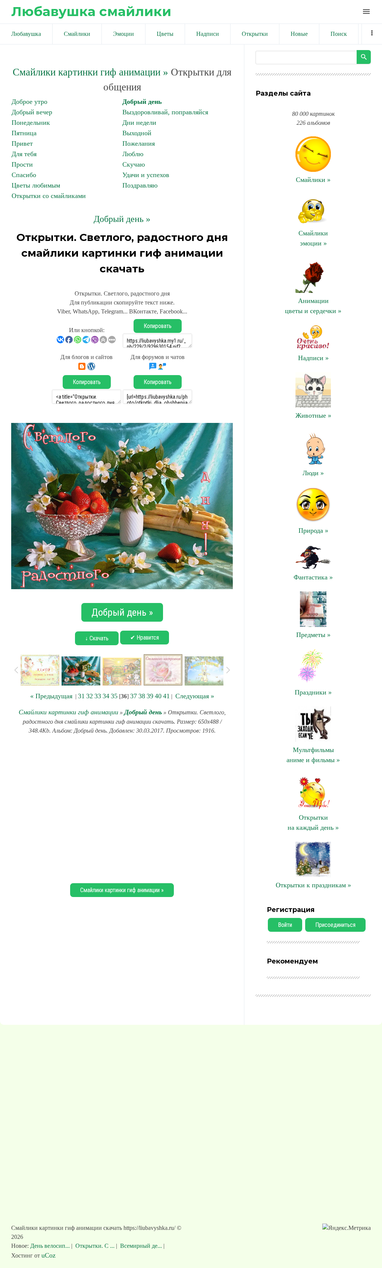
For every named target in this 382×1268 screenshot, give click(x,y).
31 (81, 696)
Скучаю (133, 164)
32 (89, 696)
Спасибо (24, 175)
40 (158, 696)
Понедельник (31, 122)
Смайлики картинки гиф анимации (68, 712)
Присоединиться (335, 924)
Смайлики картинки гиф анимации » (90, 72)
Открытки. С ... (95, 1246)
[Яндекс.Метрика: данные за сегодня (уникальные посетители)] (346, 1228)
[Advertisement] (122, 807)
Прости (22, 164)
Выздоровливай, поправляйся (165, 112)
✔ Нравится (144, 637)
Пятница (24, 133)
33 (97, 696)
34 (106, 696)
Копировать (158, 326)
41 (166, 696)
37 (133, 696)
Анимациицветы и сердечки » (313, 306)
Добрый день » (122, 219)
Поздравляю (139, 185)
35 (114, 696)
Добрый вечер (32, 112)
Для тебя (24, 154)
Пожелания (138, 143)
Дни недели (139, 122)
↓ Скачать (97, 638)
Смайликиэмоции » (313, 238)
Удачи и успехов (145, 175)
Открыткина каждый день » (313, 822)
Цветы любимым (36, 185)
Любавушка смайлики (91, 11)
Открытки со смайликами (49, 196)
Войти (285, 924)
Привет (22, 143)
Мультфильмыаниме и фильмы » (313, 755)
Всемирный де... (141, 1246)
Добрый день (142, 101)
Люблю (132, 154)
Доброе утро (29, 101)
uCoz (48, 1255)
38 (141, 696)
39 (150, 696)
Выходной (136, 133)
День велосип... (50, 1246)
